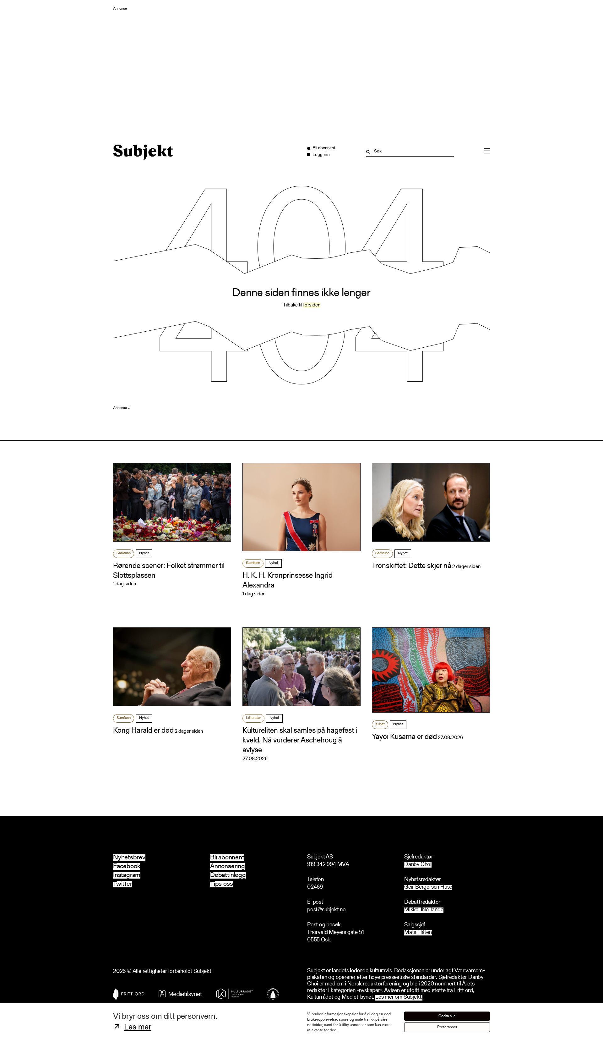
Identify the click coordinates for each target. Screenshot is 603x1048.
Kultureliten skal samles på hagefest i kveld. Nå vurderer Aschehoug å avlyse (299, 740)
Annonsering (227, 866)
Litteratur (253, 718)
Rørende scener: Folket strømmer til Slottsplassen (169, 571)
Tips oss (221, 884)
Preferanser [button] (447, 1027)
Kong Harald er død (143, 731)
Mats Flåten (418, 932)
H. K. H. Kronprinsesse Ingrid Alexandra (287, 580)
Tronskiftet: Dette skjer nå (411, 566)
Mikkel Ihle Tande (423, 910)
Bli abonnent (227, 857)
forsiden (311, 305)
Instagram (126, 875)
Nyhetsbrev (129, 857)
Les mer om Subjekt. (398, 997)
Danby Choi (418, 865)
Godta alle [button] (447, 1016)
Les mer (137, 1027)
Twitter (122, 884)
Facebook (126, 866)
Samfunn (124, 553)
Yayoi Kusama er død (404, 737)
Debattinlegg (228, 875)
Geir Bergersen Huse (428, 887)
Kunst (380, 724)
